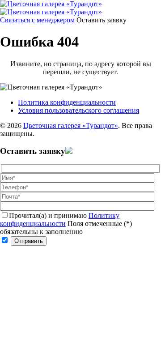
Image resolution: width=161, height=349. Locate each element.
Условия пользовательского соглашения (78, 110)
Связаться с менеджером (37, 20)
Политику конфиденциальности (59, 219)
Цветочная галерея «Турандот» (70, 125)
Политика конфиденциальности (67, 102)
